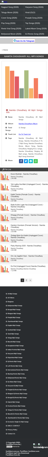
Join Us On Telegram (25, 41)
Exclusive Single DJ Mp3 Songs (18, 422)
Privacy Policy (12, 430)
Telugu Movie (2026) (9, 13)
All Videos (11, 298)
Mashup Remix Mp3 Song (16, 374)
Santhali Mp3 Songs (14, 330)
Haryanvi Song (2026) (34, 7)
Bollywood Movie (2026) (11, 34)
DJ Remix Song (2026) (34, 34)
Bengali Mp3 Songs (14, 309)
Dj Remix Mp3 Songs (14, 361)
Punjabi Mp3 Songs (14, 317)
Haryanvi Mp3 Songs (14, 353)
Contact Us (11, 434)
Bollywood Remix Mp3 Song (17, 378)
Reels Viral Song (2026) (11, 29)
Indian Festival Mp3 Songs (16, 349)
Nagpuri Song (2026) (10, 7)
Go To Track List (25, 134)
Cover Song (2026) (9, 18)
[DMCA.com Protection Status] (13, 447)
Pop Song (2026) (8, 23)
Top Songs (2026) (32, 23)
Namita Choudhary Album (28, 124)
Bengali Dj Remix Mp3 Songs (17, 397)
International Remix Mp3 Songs (18, 370)
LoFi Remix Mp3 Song (15, 366)
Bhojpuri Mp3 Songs (14, 313)
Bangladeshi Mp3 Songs (16, 346)
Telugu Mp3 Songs (14, 338)
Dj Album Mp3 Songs (14, 382)
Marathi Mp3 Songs (14, 342)
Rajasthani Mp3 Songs (15, 357)
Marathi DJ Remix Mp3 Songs (17, 414)
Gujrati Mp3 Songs (14, 402)
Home (5, 50)
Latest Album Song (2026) (36, 29)
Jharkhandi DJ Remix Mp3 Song (18, 418)
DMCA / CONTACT (14, 426)
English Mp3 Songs (14, 325)
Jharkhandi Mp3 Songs (15, 321)
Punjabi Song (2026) (33, 18)
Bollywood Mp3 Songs (15, 305)
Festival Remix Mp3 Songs (16, 406)
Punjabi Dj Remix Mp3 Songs (17, 390)
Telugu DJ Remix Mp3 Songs (17, 410)
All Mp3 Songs (12, 294)
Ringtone (11, 302)
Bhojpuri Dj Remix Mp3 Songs (17, 393)
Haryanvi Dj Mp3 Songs (15, 386)
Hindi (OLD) (30, 13)
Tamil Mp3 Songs (13, 334)
